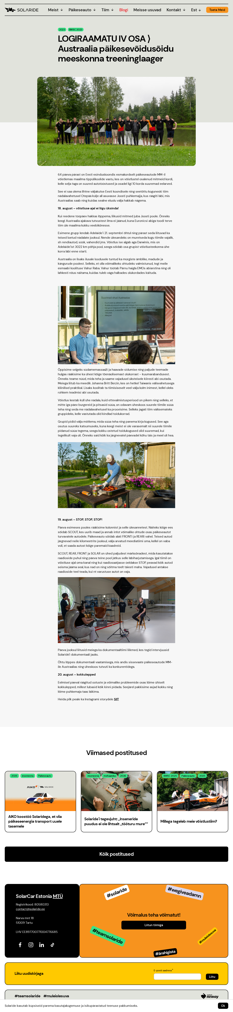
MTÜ (58, 896)
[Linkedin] (41, 944)
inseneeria (27, 775)
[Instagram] (30, 944)
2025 (202, 775)
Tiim (105, 9)
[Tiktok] (52, 944)
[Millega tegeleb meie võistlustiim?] (192, 791)
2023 (62, 29)
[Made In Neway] (209, 996)
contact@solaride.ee (30, 909)
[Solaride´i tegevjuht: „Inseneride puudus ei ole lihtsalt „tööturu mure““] (116, 791)
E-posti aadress (163, 970)
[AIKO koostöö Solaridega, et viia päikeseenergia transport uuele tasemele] (40, 791)
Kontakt (174, 9)
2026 (14, 775)
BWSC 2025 (170, 775)
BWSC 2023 (75, 29)
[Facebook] (19, 944)
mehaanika (109, 775)
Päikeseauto (80, 9)
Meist (53, 9)
